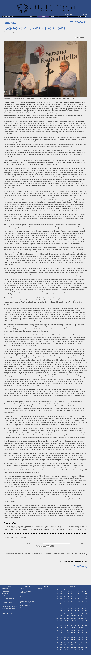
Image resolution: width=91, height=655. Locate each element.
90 (86, 611)
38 (61, 599)
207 (86, 642)
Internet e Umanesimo (8, 608)
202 (68, 642)
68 (71, 606)
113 (72, 618)
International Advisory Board (26, 595)
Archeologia (5, 591)
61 (78, 603)
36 (86, 596)
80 (82, 608)
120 (65, 620)
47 (61, 601)
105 (75, 616)
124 (79, 620)
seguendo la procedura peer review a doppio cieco (57, 543)
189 (86, 637)
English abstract (79, 37)
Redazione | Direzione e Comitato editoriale (27, 602)
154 (57, 630)
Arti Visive (5, 596)
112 (68, 618)
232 (79, 649)
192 (65, 640)
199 (57, 642)
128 (61, 623)
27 (86, 594)
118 (57, 620)
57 (64, 603)
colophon (79, 16)
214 (79, 645)
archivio (31, 16)
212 (72, 645)
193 (68, 640)
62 (82, 603)
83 (61, 611)
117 (86, 618)
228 (65, 649)
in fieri (67, 16)
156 (65, 630)
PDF (86, 554)
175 (68, 635)
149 (72, 628)
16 (82, 591)
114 (75, 618)
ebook (14, 22)
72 (86, 606)
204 (75, 642)
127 (57, 623)
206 (82, 642)
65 (61, 606)
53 (82, 601)
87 (75, 611)
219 (65, 647)
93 (64, 613)
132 (75, 623)
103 (68, 616)
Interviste (4, 611)
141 (75, 625)
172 (57, 635)
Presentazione (24, 608)
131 (72, 623)
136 (57, 625)
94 (68, 613)
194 (72, 640)
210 (65, 645)
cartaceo (7, 22)
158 (72, 630)
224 (82, 647)
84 (64, 611)
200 (61, 642)
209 (61, 645)
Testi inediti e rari (7, 613)
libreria (43, 16)
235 (57, 652)
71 (82, 606)
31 (68, 596)
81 (86, 608)
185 (72, 637)
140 (72, 625)
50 (71, 601)
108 (86, 616)
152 (82, 628)
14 (75, 591)
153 (86, 628)
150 (75, 628)
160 (79, 630)
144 (86, 625)
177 (75, 635)
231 (75, 649)
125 (82, 620)
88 (79, 611)
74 (61, 608)
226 (57, 649)
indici (20, 16)
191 (61, 640)
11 (64, 591)
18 (86, 591)
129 (65, 623)
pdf (57, 589)
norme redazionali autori (27, 605)
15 (78, 591)
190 (57, 640)
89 (82, 611)
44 (82, 599)
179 (82, 635)
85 (68, 611)
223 (79, 647)
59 (71, 603)
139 (68, 625)
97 (78, 613)
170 (82, 632)
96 (75, 613)
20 (61, 594)
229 (68, 649)
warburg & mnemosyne (8, 16)
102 (65, 616)
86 (71, 611)
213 (75, 645)
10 (61, 591)
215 (82, 645)
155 (61, 630)
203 (72, 642)
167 (72, 632)
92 (61, 613)
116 (82, 618)
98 (82, 613)
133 (79, 623)
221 (72, 647)
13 (71, 591)
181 (57, 637)
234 (86, 649)
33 (75, 596)
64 (57, 606)
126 (86, 620)
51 (75, 601)
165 (65, 632)
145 (57, 628)
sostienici (22, 588)
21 (64, 594)
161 (82, 630)
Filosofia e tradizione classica (8, 603)
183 (65, 637)
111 (64, 618)
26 (82, 594)
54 (86, 601)
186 (75, 637)
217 (57, 647)
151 (79, 628)
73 (57, 608)
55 (57, 603)
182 (61, 637)
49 (68, 601)
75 (64, 608)
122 (72, 620)
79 (78, 608)
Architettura (5, 593)
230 (72, 649)
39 (64, 599)
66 (64, 606)
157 (68, 630)
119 (61, 620)
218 (61, 647)
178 (79, 635)
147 (65, 628)
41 (71, 599)
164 (61, 632)
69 (75, 606)
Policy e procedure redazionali (25, 591)
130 (68, 623)
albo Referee (23, 599)
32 (71, 596)
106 (79, 616)
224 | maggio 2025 (78, 21)
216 (86, 645)
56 (61, 603)
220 (68, 647)
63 (86, 603)
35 (82, 596)
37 (57, 599)
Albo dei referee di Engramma (46, 546)
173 (61, 635)
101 (61, 616)
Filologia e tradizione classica (8, 599)
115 (79, 618)
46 (57, 601)
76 (68, 608)
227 (61, 649)
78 (75, 608)
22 (68, 594)
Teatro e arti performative (9, 606)
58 (68, 603)
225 (86, 647)
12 (68, 591)
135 (86, 623)
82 (57, 611)
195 (75, 640)
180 (86, 635)
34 (78, 596)
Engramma (45, 7)
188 (82, 637)
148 (68, 628)
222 (75, 647)
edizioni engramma (55, 16)
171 (86, 632)
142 (79, 625)
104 (72, 616)
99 (86, 613)
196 (79, 640)
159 (75, 630)
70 (78, 606)
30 (64, 596)
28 (57, 596)
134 (82, 623)
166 (68, 632)
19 (57, 594)
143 (82, 625)
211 (68, 645)
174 (64, 635)
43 (78, 599)
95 (71, 613)
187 (79, 637)
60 (75, 603)
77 (71, 608)
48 (64, 601)
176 (72, 635)
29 (61, 596)
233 (82, 649)
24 (75, 594)
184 (68, 637)
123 (75, 620)
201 (65, 642)
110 (61, 618)
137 (61, 625)
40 (68, 599)
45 (86, 599)
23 (71, 594)
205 (79, 642)
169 (79, 632)
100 (57, 616)
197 (82, 640)
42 (75, 599)
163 (57, 632)
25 (79, 594)
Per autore (5, 588)
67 (68, 606)
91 (57, 613)
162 (86, 630)
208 (57, 645)
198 (86, 640)
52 (79, 601)
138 (65, 625)
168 (75, 632)
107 (82, 616)
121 (68, 620)
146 (61, 628)
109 (57, 618)
